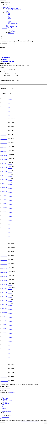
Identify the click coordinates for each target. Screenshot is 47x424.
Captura (9, 22)
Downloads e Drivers (11, 33)
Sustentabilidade (4, 410)
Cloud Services (8, 25)
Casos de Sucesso (4, 402)
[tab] (24, 57)
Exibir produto (10, 99)
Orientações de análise (5, 406)
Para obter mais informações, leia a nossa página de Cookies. (29, 421)
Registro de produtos (11, 30)
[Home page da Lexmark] (9, 0)
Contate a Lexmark (5, 398)
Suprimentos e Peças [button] (5, 7)
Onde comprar (4, 409)
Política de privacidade (5, 417)
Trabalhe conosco (4, 399)
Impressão (9, 21)
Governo (9, 14)
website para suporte (12, 392)
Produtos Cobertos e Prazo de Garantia (11, 26)
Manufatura (9, 17)
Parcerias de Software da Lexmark (13, 23)
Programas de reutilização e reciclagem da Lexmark (13, 9)
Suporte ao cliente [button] (4, 28)
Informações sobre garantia (12, 31)
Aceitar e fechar (3, 422)
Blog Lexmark (4, 408)
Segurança (9, 20)
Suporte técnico (10, 29)
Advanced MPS (8, 6)
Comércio (9, 18)
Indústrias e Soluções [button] (5, 11)
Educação (9, 16)
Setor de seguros (10, 15)
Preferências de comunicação (6, 411)
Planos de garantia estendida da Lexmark (12, 10)
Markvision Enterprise (11, 34)
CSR (3, 404)
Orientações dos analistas (5, 403)
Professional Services (9, 27)
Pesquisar (3, 2)
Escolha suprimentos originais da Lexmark (12, 8)
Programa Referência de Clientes (7, 400)
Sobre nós (3, 397)
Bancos (9, 13)
